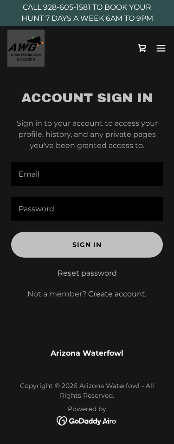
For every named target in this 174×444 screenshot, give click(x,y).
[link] (26, 48)
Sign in (87, 244)
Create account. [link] (117, 294)
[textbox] (87, 174)
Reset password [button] (87, 273)
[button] (161, 48)
